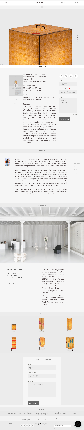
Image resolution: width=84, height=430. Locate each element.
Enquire (61, 97)
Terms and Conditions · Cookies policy (42, 424)
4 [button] (77, 41)
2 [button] (77, 37)
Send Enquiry (64, 119)
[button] (78, 424)
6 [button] (77, 239)
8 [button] (77, 242)
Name (61, 80)
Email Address (64, 89)
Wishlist (63, 2)
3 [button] (77, 39)
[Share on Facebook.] (61, 76)
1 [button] (77, 35)
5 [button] (77, 237)
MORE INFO (11, 283)
